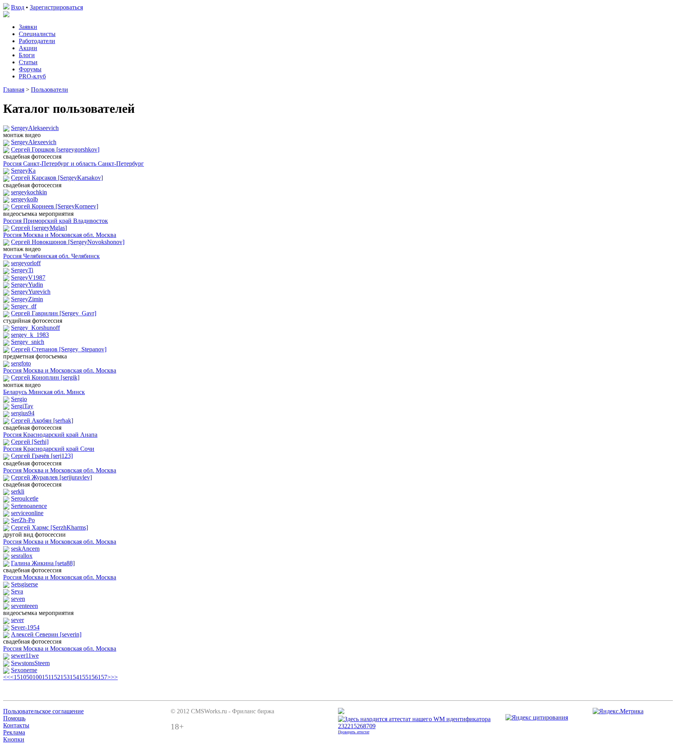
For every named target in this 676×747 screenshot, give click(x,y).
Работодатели (37, 41)
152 (55, 677)
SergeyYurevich (30, 291)
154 (74, 677)
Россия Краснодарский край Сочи (48, 448)
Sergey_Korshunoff (35, 327)
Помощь (14, 718)
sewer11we (25, 655)
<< (6, 677)
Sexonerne (24, 670)
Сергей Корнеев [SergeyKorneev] (54, 206)
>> (114, 677)
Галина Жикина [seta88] (43, 563)
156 (93, 677)
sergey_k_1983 (30, 334)
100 (37, 677)
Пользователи (49, 89)
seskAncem (25, 548)
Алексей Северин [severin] (46, 634)
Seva (17, 591)
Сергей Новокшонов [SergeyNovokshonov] (67, 242)
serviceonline (27, 513)
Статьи (28, 62)
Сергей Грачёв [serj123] (42, 455)
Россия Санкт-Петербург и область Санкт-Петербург (73, 163)
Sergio (19, 399)
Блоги (27, 55)
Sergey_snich (27, 341)
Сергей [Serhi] (30, 441)
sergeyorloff (26, 263)
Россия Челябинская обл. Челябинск (51, 256)
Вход (17, 7)
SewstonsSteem (30, 663)
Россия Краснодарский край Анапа (50, 434)
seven (18, 598)
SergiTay (22, 406)
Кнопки (13, 739)
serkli (17, 491)
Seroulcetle (24, 498)
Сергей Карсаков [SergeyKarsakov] (57, 177)
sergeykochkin (29, 192)
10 (23, 677)
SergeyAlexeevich (33, 142)
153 (65, 677)
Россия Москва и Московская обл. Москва (59, 235)
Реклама (14, 732)
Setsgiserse (24, 584)
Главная (13, 89)
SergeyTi (22, 270)
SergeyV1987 (28, 277)
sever (17, 620)
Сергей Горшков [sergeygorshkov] (55, 149)
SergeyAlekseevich (35, 128)
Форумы (30, 69)
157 (102, 677)
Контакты (16, 725)
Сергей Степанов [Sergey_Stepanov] (58, 349)
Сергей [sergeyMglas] (39, 227)
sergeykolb (24, 199)
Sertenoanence (29, 506)
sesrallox (21, 555)
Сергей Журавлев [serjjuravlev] (51, 477)
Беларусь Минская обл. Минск (44, 392)
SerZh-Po (23, 520)
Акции (28, 48)
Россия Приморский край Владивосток (55, 220)
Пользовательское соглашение (43, 711)
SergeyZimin (27, 299)
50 (29, 677)
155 (83, 677)
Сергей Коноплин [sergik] (45, 377)
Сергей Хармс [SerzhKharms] (49, 527)
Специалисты (37, 34)
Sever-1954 (25, 627)
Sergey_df (23, 306)
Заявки (28, 27)
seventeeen (24, 605)
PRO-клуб (32, 76)
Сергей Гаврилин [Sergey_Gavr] (53, 313)
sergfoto (21, 363)
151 (46, 677)
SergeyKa (23, 170)
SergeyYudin (27, 284)
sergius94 (22, 413)
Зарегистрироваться (56, 7)
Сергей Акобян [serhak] (42, 420)
